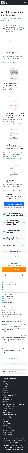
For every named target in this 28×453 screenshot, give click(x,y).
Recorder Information (9, 407)
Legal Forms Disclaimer (10, 371)
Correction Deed (7, 432)
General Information (8, 409)
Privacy (5, 388)
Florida (8, 7)
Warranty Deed (7, 423)
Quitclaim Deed (7, 420)
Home (4, 381)
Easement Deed (7, 429)
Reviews (5, 386)
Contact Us (6, 385)
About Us (5, 392)
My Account (6, 383)
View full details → (6, 316)
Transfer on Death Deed (9, 430)
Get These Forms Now (15, 204)
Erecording (6, 401)
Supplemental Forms (8, 399)
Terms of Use (6, 390)
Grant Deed (6, 425)
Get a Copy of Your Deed (10, 414)
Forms (2, 7)
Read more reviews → (14, 358)
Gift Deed (5, 421)
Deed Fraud (6, 410)
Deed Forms (6, 398)
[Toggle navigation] (25, 2)
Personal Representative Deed (11, 427)
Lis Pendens (15, 7)
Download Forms (15, 269)
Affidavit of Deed (7, 434)
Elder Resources (7, 412)
